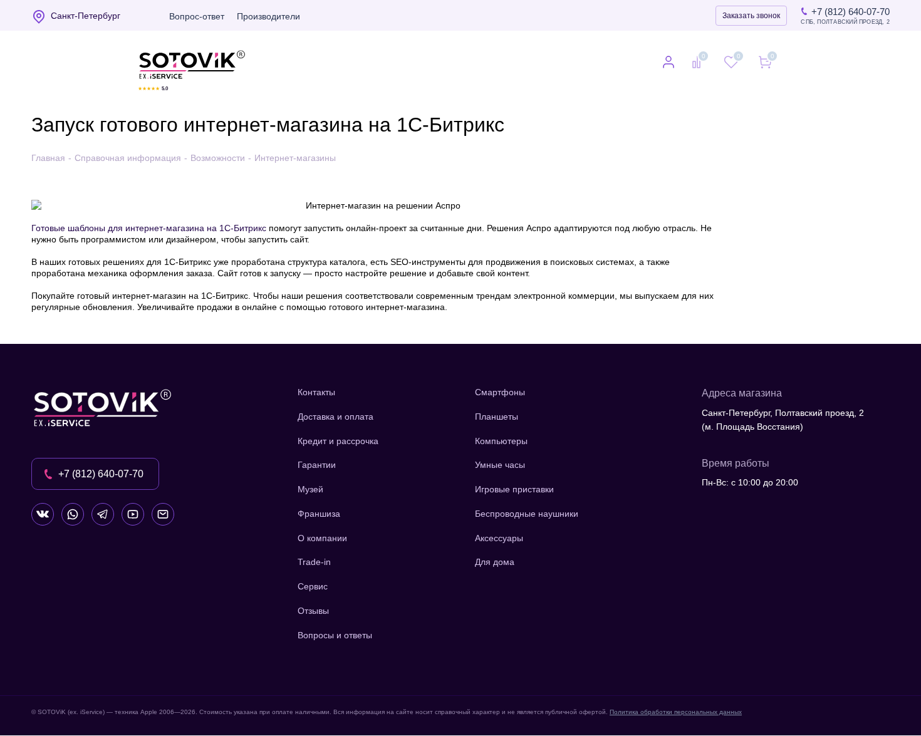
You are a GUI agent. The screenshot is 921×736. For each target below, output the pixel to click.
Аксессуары (499, 538)
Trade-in (314, 562)
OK (743, 704)
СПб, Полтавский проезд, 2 (845, 22)
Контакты (316, 392)
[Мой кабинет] (668, 63)
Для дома (494, 562)
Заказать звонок (751, 15)
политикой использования (755, 667)
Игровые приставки (514, 489)
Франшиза (319, 514)
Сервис (313, 586)
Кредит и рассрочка (338, 441)
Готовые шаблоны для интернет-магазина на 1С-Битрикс (148, 228)
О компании (322, 538)
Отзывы (313, 611)
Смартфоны (500, 392)
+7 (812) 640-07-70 (850, 11)
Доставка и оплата (335, 417)
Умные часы (500, 465)
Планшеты (496, 417)
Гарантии (317, 465)
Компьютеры (501, 441)
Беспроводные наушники (526, 514)
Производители (268, 16)
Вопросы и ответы (335, 635)
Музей (310, 489)
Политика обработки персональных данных (676, 711)
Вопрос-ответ (196, 16)
